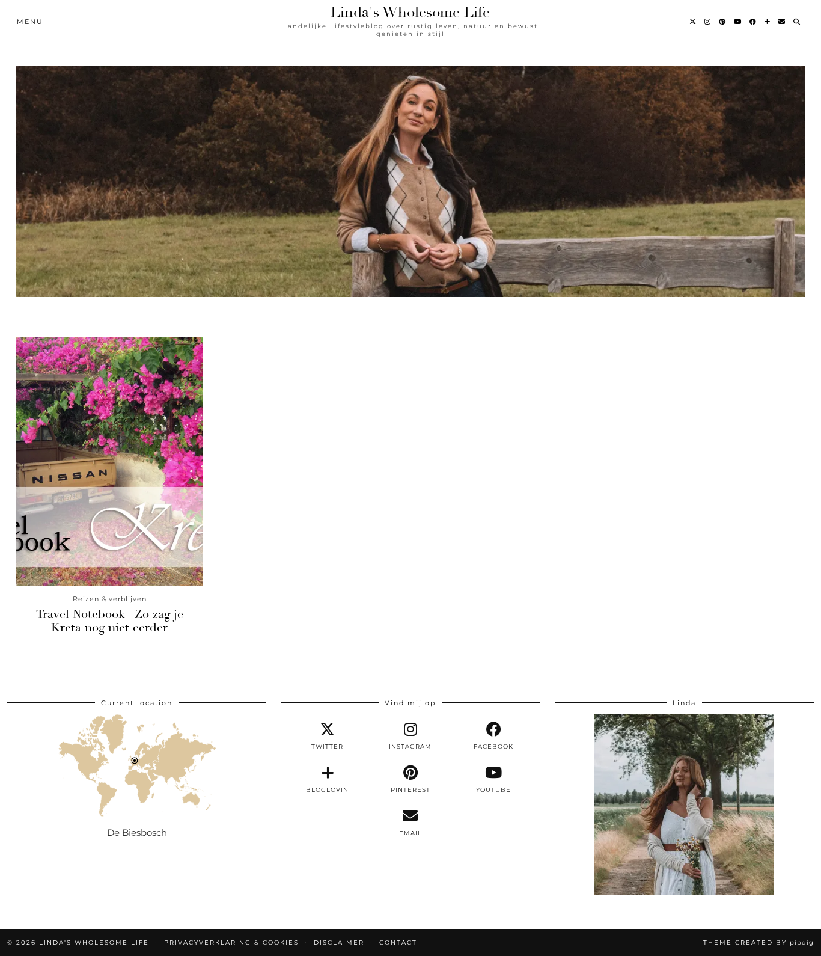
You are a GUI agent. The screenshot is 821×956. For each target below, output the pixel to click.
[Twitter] (693, 21)
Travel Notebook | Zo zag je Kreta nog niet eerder (109, 621)
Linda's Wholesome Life (410, 12)
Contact (398, 942)
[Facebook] (753, 21)
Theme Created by (758, 942)
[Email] (782, 21)
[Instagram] (708, 21)
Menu (30, 21)
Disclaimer (339, 942)
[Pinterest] (723, 21)
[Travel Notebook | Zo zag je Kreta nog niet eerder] (109, 461)
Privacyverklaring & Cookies (231, 942)
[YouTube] (738, 21)
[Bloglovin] (768, 21)
